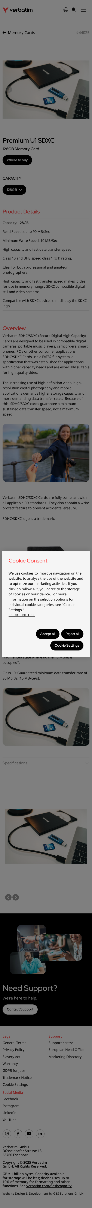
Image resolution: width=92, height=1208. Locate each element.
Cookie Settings (67, 645)
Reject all (72, 634)
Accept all (47, 634)
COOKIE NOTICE (22, 615)
